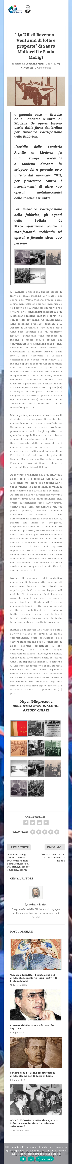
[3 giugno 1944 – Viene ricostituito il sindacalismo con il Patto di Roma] (36, 1052)
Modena (28, 164)
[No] (67, 1153)
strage (34, 158)
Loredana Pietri (34, 63)
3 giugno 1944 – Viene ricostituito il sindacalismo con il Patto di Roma (32, 1074)
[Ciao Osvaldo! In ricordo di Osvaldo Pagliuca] (36, 1004)
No (31, 1159)
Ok (22, 1159)
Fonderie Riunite (37, 198)
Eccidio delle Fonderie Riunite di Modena (38, 118)
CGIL (58, 175)
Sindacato (27, 67)
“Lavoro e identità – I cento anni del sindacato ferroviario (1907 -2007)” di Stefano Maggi (33, 977)
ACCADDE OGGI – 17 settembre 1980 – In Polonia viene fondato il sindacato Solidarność (34, 1123)
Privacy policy (45, 1159)
